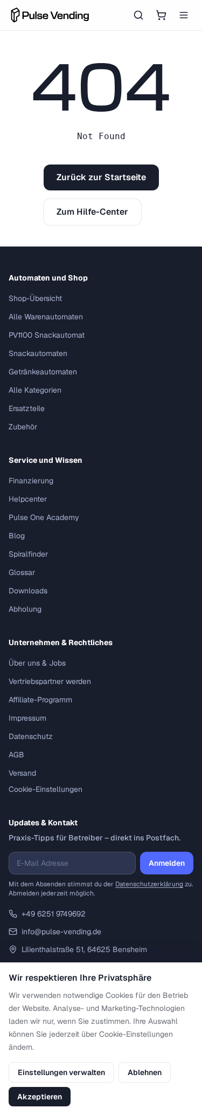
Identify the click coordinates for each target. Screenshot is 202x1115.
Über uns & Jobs (37, 663)
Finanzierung (31, 480)
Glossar (22, 572)
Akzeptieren (39, 1097)
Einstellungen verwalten (61, 1072)
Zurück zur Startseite (101, 177)
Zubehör (23, 427)
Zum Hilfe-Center (92, 211)
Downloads (28, 591)
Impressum (27, 718)
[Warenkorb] (161, 15)
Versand (22, 773)
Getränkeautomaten (43, 372)
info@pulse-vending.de (61, 931)
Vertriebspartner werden (50, 681)
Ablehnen (145, 1072)
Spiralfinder (28, 554)
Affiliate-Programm (40, 699)
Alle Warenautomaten (46, 316)
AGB (16, 755)
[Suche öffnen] (138, 15)
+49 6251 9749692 (54, 914)
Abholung (25, 609)
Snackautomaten (38, 353)
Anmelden (167, 863)
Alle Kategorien (35, 390)
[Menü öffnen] (183, 15)
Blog (17, 536)
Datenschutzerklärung (149, 884)
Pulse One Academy (44, 517)
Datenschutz (31, 736)
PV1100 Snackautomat (47, 335)
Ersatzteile (27, 408)
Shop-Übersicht (35, 298)
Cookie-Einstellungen (45, 789)
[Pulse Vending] (50, 15)
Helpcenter (28, 499)
